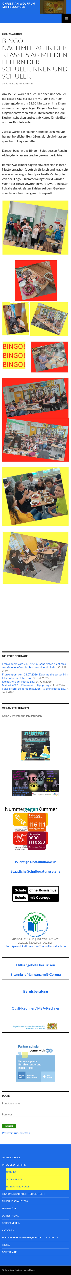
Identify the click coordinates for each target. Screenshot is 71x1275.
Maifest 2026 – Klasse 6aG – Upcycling (25, 685)
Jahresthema (10, 1215)
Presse (6, 1244)
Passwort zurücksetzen (16, 1133)
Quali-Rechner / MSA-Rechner (36, 1008)
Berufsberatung (35, 991)
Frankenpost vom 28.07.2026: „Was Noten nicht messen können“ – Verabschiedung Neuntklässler (34, 665)
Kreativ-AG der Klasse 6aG (18, 681)
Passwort (7, 1114)
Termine (11, 1172)
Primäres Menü (66, 18)
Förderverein (11, 1222)
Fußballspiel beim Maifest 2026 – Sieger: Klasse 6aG (34, 688)
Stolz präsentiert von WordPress (18, 1270)
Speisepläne (9, 1208)
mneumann (26, 83)
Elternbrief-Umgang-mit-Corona (35, 974)
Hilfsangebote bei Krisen (35, 965)
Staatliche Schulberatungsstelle (36, 871)
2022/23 (6, 33)
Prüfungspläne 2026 (15, 1201)
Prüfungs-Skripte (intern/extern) (23, 1193)
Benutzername (11, 1103)
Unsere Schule (11, 1157)
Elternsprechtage (17, 1186)
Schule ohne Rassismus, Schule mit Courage (30, 1237)
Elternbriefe (14, 1179)
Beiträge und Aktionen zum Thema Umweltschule (36, 946)
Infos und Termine (14, 1164)
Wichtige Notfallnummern (35, 862)
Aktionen (8, 1230)
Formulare (9, 1252)
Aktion (17, 33)
